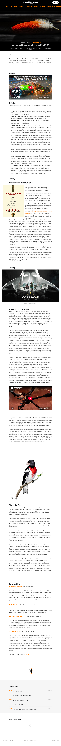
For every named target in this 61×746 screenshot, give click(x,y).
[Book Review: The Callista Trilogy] (30, 704)
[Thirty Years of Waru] (30, 690)
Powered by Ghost (55, 740)
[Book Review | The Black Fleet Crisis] (30, 699)
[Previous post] (10, 671)
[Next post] (51, 671)
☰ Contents (59, 6)
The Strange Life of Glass (15, 586)
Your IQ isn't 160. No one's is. (16, 616)
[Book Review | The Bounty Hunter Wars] (30, 695)
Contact (35, 740)
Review (15, 6)
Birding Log (42, 6)
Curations (36, 6)
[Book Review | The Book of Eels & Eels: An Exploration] (30, 708)
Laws (11, 6)
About (25, 740)
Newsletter (29, 6)
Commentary (22, 6)
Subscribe (55, 2)
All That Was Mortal (14, 604)
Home (7, 6)
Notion (27, 654)
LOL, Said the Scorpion (15, 631)
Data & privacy (30, 740)
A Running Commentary (36, 42)
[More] (55, 6)
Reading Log (50, 6)
